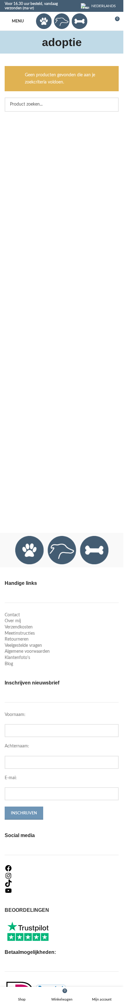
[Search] (103, 21)
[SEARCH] (111, 104)
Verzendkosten (19, 627)
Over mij (13, 621)
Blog (9, 664)
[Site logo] (61, 21)
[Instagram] (62, 875)
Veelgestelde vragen (23, 645)
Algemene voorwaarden (27, 651)
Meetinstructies (20, 633)
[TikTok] (62, 883)
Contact (12, 615)
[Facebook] (62, 868)
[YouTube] (62, 890)
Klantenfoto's (17, 658)
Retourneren (17, 639)
